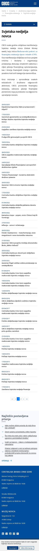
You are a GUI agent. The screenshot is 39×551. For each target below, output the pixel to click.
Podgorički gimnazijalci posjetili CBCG (17, 137)
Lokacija (4, 488)
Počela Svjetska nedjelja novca (14, 349)
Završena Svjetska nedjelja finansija (16, 389)
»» (27, 399)
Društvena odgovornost (27, 11)
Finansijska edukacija (12, 13)
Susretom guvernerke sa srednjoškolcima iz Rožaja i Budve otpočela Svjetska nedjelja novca (19, 119)
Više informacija (26, 548)
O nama (12, 11)
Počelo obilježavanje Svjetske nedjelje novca (19, 293)
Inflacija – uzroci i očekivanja (13, 225)
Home (4, 11)
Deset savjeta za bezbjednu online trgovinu (20, 432)
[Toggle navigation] (33, 4)
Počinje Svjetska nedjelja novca (14, 356)
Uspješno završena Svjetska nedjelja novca (19, 129)
